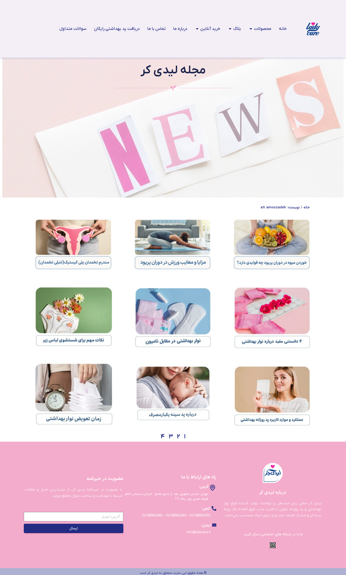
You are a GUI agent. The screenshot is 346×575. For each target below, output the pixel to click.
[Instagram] (273, 545)
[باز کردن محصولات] (251, 29)
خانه (306, 207)
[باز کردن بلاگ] (230, 29)
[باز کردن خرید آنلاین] (197, 29)
